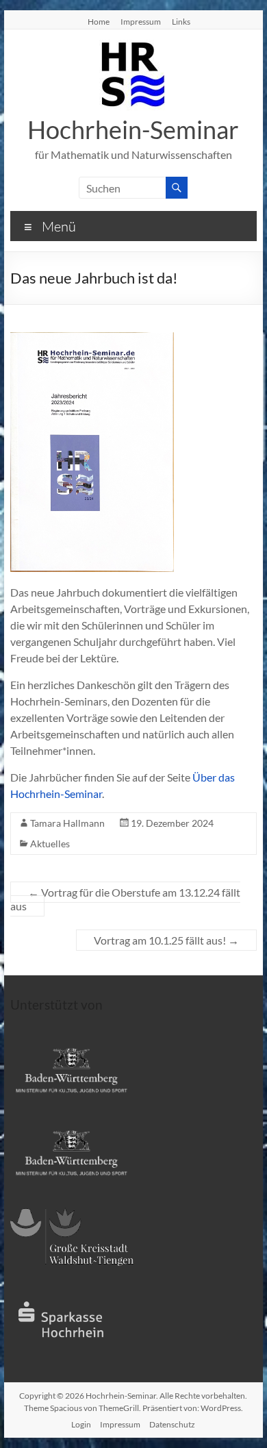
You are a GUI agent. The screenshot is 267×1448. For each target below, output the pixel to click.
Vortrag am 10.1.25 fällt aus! (166, 940)
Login (81, 1424)
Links (181, 21)
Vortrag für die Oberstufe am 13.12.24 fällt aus (125, 899)
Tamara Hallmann (67, 823)
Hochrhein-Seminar (133, 129)
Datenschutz (172, 1424)
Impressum (140, 21)
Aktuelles (50, 843)
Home (99, 21)
